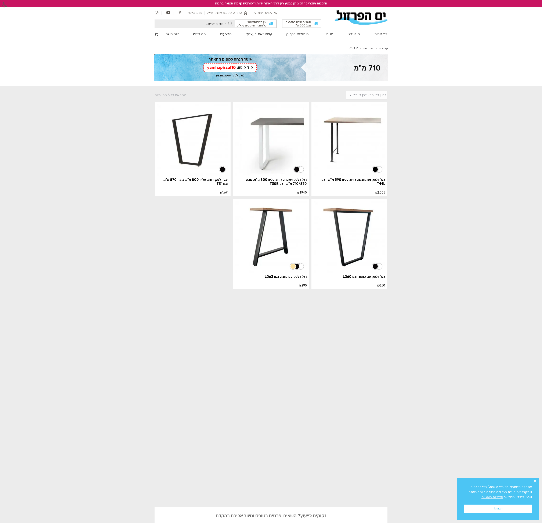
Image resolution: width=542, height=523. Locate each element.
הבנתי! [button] (498, 508)
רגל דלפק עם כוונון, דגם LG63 (286, 277)
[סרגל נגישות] (4, 4)
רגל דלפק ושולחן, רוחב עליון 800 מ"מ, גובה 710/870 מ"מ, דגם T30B (276, 182)
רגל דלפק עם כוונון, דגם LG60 (364, 277)
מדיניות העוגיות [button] (492, 497)
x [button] (535, 481)
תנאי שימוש (195, 13)
